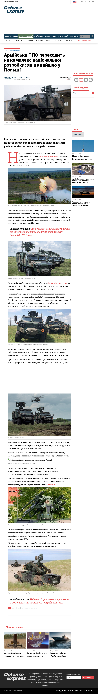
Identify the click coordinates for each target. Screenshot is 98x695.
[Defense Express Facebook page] (82, 2)
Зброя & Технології (15, 50)
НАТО (18, 608)
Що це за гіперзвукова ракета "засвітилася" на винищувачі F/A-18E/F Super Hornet (82, 158)
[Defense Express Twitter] (89, 2)
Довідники (39, 40)
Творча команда (19, 40)
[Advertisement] (62, 18)
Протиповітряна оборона (29, 608)
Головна (6, 50)
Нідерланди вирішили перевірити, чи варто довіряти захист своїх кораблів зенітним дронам (59, 655)
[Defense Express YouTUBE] (86, 2)
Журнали (30, 40)
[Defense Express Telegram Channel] (93, 2)
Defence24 (50, 485)
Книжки (48, 40)
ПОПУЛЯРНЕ (78, 134)
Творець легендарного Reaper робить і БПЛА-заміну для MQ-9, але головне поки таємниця (81, 204)
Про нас (7, 40)
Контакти (69, 40)
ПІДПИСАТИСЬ (88, 677)
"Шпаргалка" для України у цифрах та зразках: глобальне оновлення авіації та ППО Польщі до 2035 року (40, 232)
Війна (14, 608)
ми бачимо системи (49, 156)
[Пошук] (92, 36)
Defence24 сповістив (57, 283)
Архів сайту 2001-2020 (84, 40)
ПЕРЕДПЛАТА (83, 690)
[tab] (77, 129)
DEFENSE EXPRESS (20, 77)
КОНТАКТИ (91, 690)
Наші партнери (58, 40)
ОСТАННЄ (77, 129)
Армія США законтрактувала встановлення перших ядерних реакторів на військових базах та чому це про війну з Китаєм (83, 182)
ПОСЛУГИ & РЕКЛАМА (73, 690)
